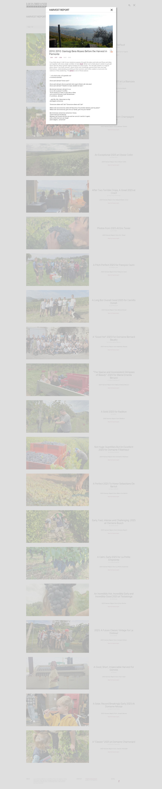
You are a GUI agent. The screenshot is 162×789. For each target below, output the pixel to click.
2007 (56, 57)
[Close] (112, 9)
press (72, 71)
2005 (51, 57)
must (81, 64)
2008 (60, 57)
